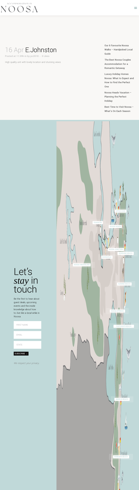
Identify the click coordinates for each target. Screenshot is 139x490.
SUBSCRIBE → (21, 353)
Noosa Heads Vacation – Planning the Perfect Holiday (118, 97)
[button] (135, 7)
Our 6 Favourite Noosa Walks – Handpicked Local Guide (119, 50)
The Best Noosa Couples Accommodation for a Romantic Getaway (118, 64)
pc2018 (34, 56)
